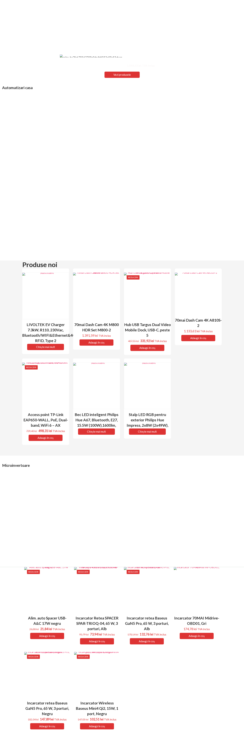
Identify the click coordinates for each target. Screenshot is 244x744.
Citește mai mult (45, 346)
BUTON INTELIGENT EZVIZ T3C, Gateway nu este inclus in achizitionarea (211, 243)
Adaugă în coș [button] (96, 342)
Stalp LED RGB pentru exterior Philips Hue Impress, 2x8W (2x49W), (147, 419)
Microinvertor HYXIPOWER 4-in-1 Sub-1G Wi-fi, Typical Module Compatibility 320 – (151, 537)
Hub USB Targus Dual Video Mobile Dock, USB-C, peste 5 (147, 329)
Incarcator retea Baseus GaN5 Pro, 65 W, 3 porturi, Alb (147, 623)
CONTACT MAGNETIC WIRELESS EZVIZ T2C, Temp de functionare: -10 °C (211, 159)
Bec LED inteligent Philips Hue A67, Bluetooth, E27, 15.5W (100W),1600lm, (96, 419)
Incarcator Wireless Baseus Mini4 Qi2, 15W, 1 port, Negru (97, 708)
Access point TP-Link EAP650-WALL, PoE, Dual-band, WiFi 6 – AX (45, 419)
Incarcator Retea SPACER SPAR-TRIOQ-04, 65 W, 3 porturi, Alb (97, 623)
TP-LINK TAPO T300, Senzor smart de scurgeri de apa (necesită (92, 159)
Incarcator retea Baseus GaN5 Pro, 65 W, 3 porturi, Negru (47, 708)
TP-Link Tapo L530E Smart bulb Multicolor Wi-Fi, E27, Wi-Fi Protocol (30, 159)
